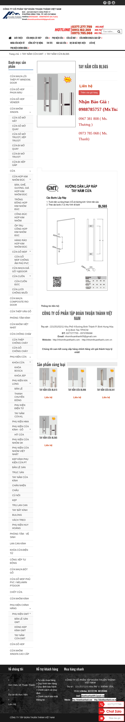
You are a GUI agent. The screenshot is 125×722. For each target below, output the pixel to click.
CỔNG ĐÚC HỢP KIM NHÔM (20, 217)
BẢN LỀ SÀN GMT (21, 620)
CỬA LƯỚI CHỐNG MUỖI (20, 291)
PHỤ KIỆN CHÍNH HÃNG (19, 48)
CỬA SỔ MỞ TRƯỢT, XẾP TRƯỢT (19, 137)
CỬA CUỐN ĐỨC (20, 283)
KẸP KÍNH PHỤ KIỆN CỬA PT (20, 461)
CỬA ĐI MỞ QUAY (18, 147)
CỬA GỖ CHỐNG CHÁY (20, 349)
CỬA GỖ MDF (19, 252)
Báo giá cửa (62, 43)
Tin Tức (50, 42)
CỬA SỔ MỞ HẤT (19, 119)
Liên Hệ (12, 704)
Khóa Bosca (18, 369)
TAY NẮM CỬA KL (19, 415)
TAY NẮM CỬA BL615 (48, 389)
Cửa (47, 38)
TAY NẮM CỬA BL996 (77, 389)
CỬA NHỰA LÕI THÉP (33, 37)
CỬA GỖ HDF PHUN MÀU (17, 91)
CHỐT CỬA (16, 592)
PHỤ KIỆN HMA (20, 421)
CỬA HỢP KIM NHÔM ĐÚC (20, 178)
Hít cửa (19, 434)
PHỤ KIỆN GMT (20, 614)
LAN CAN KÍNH (18, 543)
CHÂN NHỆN (19, 485)
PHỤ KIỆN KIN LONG (19, 382)
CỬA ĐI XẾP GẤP (18, 163)
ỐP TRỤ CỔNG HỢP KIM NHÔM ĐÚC (20, 230)
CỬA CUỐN (18, 276)
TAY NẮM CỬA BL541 (106, 389)
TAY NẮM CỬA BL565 (48, 437)
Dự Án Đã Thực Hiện (78, 42)
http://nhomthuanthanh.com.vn (105, 699)
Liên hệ (92, 42)
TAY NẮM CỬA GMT (19, 637)
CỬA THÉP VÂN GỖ (20, 311)
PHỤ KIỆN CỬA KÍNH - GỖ (20, 428)
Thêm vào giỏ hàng (89, 92)
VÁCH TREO (19, 520)
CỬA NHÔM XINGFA (16, 110)
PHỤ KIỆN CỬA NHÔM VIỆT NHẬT (20, 451)
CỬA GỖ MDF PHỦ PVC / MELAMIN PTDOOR (20, 582)
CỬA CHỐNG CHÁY (20, 334)
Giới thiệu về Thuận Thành (20, 685)
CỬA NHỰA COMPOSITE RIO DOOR (19, 301)
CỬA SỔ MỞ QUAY (19, 127)
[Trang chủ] (10, 38)
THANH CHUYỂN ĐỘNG (19, 397)
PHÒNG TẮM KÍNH (20, 318)
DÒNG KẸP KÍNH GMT (20, 629)
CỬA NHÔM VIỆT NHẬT (19, 326)
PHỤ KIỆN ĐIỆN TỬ (19, 407)
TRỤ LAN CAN (19, 505)
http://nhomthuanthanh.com (82, 699)
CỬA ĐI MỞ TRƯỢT (18, 155)
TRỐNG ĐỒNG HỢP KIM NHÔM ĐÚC (20, 204)
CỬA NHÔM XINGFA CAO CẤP (90, 38)
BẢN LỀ (18, 388)
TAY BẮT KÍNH (19, 510)
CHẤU (15, 490)
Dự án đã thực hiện (18, 694)
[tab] (39, 169)
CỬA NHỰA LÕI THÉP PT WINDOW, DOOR (20, 79)
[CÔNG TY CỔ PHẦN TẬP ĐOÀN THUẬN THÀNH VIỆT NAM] (32, 14)
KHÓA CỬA (18, 362)
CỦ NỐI (16, 495)
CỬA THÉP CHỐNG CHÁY (20, 341)
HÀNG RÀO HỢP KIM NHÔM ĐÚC (20, 243)
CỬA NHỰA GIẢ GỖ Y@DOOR (20, 270)
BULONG (17, 515)
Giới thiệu (18, 37)
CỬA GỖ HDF (72, 38)
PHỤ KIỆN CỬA (18, 356)
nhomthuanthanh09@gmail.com (92, 695)
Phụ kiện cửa (58, 38)
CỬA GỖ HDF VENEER (17, 101)
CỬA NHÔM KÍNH (19, 598)
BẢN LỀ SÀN (19, 467)
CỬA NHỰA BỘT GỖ (19, 571)
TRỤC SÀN (18, 472)
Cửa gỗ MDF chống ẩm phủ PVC (21, 259)
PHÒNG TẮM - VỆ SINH (19, 535)
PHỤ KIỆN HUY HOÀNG (20, 526)
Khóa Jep (20, 375)
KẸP (14, 500)
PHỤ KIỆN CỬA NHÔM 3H (20, 441)
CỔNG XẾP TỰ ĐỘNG (35, 42)
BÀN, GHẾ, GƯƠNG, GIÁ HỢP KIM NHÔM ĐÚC (21, 189)
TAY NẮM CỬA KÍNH (20, 479)
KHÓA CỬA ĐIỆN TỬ (17, 42)
